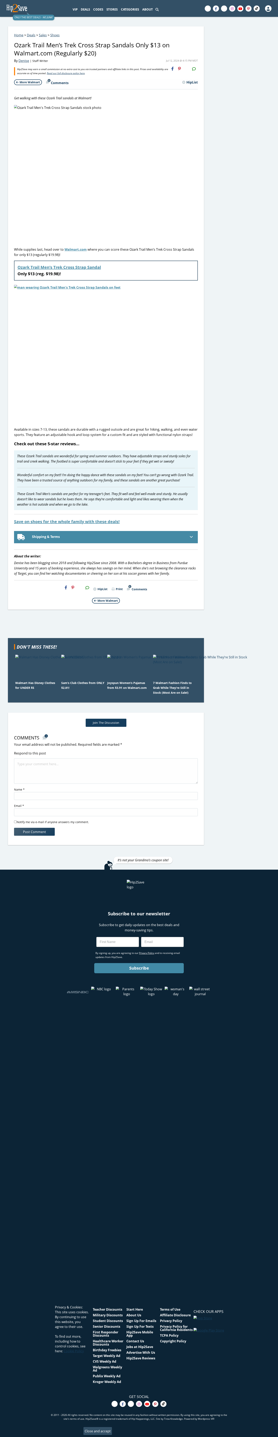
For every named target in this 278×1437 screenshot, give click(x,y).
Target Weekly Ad (106, 1355)
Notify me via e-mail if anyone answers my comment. (53, 822)
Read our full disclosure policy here (66, 73)
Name (19, 789)
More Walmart (30, 82)
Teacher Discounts (107, 1309)
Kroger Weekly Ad (107, 1381)
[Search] (157, 9)
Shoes (55, 35)
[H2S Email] (186, 68)
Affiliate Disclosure (175, 1315)
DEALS (85, 9)
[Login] (268, 8)
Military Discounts (108, 1315)
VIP (75, 9)
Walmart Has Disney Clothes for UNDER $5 (35, 685)
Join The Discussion (106, 723)
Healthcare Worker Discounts (108, 1342)
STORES (112, 9)
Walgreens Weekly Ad (107, 1368)
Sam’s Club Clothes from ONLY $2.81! (82, 685)
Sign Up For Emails (141, 1320)
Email (19, 806)
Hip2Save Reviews (140, 1358)
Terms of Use (170, 1309)
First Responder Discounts (105, 1334)
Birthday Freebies (107, 1350)
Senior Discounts (106, 1326)
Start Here (134, 1309)
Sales (43, 35)
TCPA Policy (169, 1335)
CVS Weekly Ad (104, 1361)
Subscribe (139, 968)
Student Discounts (108, 1320)
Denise (24, 61)
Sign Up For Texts (140, 1326)
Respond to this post (30, 753)
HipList (192, 82)
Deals (31, 35)
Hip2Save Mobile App (139, 1334)
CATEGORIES (130, 9)
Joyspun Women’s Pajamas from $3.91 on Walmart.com (127, 685)
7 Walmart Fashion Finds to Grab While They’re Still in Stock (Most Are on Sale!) (172, 688)
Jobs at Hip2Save (139, 1346)
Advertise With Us (140, 1352)
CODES (98, 9)
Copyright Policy (173, 1341)
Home (18, 35)
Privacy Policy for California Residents (176, 1328)
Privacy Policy (171, 1320)
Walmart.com (76, 249)
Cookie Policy (74, 1351)
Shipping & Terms (45, 536)
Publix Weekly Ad (106, 1376)
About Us (133, 1315)
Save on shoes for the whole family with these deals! (67, 521)
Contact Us (135, 1341)
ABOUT (147, 9)
